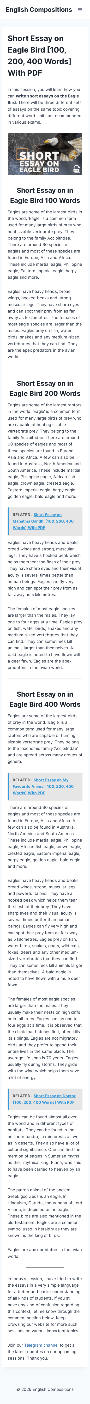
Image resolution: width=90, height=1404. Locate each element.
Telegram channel (41, 1345)
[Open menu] (79, 9)
